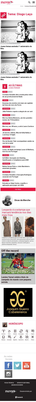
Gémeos (15, 333)
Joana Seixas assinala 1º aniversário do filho (16, 47)
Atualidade (6, 108)
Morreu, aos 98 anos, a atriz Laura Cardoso (18, 126)
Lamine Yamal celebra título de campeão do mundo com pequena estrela (16, 279)
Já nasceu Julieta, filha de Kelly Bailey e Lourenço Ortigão (16, 134)
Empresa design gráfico (19, 397)
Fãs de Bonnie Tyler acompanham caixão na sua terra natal (18, 142)
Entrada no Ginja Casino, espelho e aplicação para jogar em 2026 (14, 184)
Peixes (32, 339)
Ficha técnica (9, 382)
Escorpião (9, 339)
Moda (20, 6)
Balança (3, 339)
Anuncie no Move (17, 385)
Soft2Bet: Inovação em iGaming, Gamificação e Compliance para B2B (15, 159)
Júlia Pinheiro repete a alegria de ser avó (17, 111)
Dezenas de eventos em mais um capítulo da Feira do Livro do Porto (17, 104)
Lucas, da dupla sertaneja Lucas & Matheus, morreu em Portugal (18, 151)
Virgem (32, 333)
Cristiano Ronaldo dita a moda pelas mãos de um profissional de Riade (17, 96)
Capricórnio (21, 339)
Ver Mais (18, 189)
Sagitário (15, 339)
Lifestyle (5, 155)
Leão (27, 333)
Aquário (27, 339)
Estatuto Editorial (23, 382)
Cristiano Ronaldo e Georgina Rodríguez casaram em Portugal (17, 176)
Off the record (10, 250)
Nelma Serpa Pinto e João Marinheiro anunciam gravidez (16, 167)
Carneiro (3, 333)
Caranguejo (21, 333)
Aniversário (4, 43)
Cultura (5, 100)
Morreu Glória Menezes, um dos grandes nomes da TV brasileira (17, 119)
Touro (9, 333)
